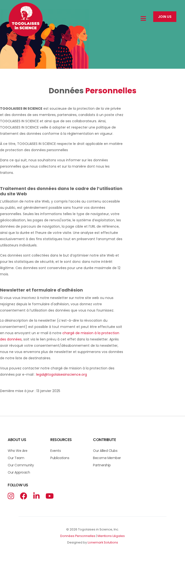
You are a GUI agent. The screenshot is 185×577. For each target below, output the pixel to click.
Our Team (16, 457)
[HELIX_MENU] (143, 18)
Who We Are (17, 450)
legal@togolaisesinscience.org (61, 374)
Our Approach (19, 472)
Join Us (165, 16)
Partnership (102, 465)
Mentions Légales (111, 536)
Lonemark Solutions (103, 542)
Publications (59, 457)
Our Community (21, 465)
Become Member (107, 457)
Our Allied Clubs (105, 450)
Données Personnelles (77, 536)
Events (55, 450)
